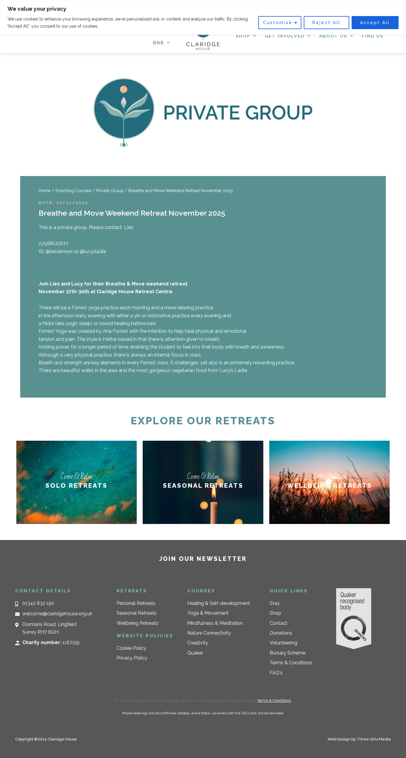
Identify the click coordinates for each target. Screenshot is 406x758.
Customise (277, 22)
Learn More (76, 494)
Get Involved (285, 36)
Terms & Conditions (274, 700)
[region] (203, 17)
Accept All (375, 22)
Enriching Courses (73, 190)
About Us (333, 36)
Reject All (326, 22)
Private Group (109, 190)
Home (45, 190)
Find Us (372, 36)
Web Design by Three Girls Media (359, 739)
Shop (243, 36)
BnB (158, 42)
